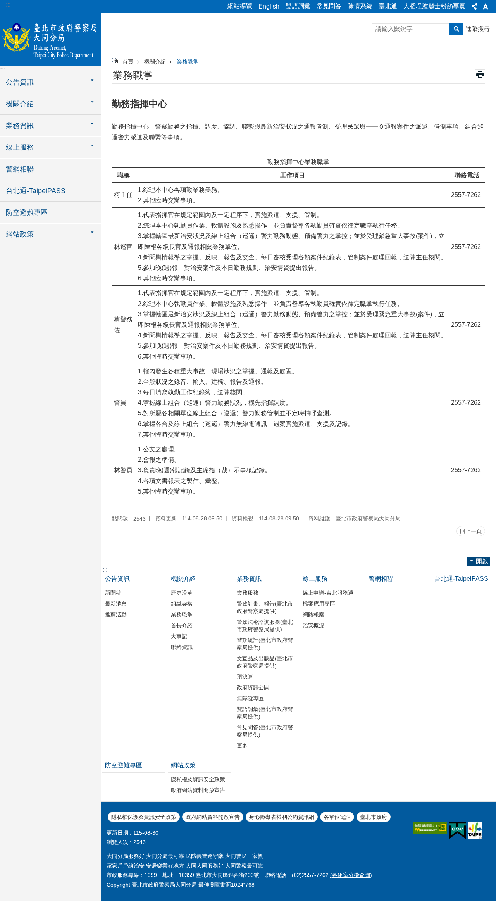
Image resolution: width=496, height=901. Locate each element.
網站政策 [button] (20, 234)
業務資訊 (249, 578)
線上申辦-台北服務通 (328, 593)
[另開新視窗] (430, 828)
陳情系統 (360, 6)
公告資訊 (117, 578)
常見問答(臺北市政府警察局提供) (265, 731)
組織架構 (182, 604)
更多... (244, 745)
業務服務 (247, 593)
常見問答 (329, 6)
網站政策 (183, 765)
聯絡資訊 (182, 647)
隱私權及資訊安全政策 (198, 779)
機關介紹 (155, 62)
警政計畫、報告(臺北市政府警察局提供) (265, 607)
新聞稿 (113, 593)
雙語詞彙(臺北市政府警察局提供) (265, 713)
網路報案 (313, 614)
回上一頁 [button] (471, 531)
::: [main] (114, 59)
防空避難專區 (27, 212)
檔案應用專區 (319, 604)
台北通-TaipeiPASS (35, 191)
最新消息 (116, 604)
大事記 (179, 636)
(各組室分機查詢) (351, 875)
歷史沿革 (182, 593)
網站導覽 (239, 6)
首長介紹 (182, 625)
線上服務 (315, 578)
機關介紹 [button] (20, 104)
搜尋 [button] (456, 29)
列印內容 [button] (480, 74)
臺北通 (388, 6)
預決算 (245, 676)
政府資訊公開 (253, 687)
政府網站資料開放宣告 (198, 790)
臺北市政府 (373, 817)
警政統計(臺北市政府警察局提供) (265, 644)
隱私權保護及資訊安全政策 (143, 817)
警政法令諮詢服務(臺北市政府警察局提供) (265, 625)
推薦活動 (116, 614)
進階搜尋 (477, 29)
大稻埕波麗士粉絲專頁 (434, 6)
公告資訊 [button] (20, 82)
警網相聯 (20, 169)
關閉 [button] (474, 6)
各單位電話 (337, 817)
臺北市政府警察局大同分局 (50, 39)
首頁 (127, 62)
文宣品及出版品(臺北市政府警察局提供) (265, 662)
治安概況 (313, 625)
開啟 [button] (482, 561)
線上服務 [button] (20, 147)
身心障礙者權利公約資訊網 (281, 817)
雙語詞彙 (298, 6)
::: (8, 4)
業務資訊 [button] (20, 125)
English (268, 6)
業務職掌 (187, 62)
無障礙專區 (250, 698)
